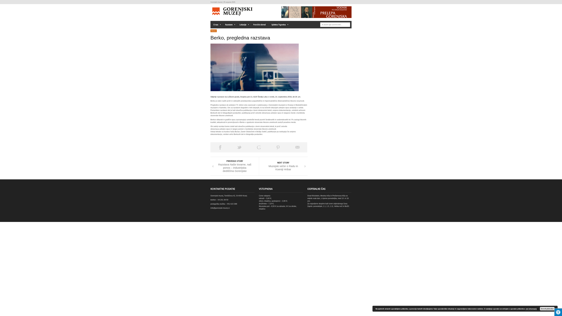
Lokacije (241, 25)
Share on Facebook (220, 147)
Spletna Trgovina (277, 25)
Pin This (278, 147)
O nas (214, 25)
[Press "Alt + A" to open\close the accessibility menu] (558, 312)
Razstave (227, 25)
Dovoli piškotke (547, 308)
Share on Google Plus (258, 147)
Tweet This (239, 147)
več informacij (531, 309)
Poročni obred (259, 25)
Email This (297, 147)
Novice (213, 31)
